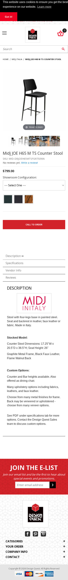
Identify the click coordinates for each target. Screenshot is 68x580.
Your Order (14, 546)
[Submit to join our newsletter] (53, 485)
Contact (13, 557)
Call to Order (34, 224)
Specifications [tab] (14, 263)
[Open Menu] (4, 33)
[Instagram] (43, 534)
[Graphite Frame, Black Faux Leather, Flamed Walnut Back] (8, 199)
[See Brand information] (34, 303)
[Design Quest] (32, 34)
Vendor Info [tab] (13, 270)
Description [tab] (13, 256)
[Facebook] (27, 534)
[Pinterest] (35, 534)
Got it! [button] (8, 16)
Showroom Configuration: (20, 177)
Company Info (17, 552)
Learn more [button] (44, 6)
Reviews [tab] (11, 277)
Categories (14, 541)
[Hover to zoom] (34, 100)
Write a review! (29, 162)
